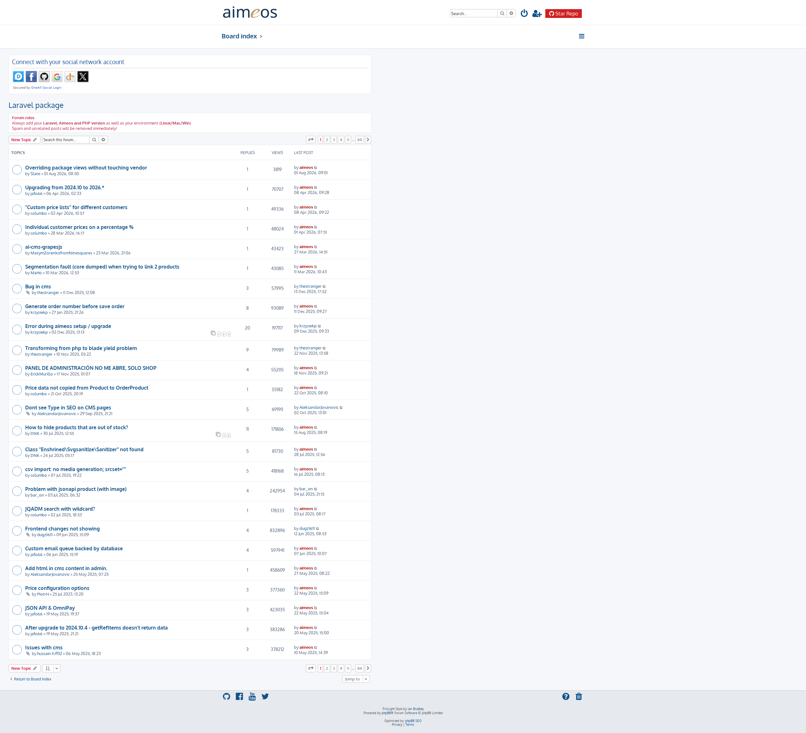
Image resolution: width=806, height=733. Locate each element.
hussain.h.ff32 (49, 653)
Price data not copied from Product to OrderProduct (86, 388)
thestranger (48, 292)
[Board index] (250, 12)
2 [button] (327, 139)
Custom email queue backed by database (74, 548)
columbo (39, 213)
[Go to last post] (316, 167)
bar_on (37, 494)
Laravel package (36, 105)
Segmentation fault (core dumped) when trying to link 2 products (102, 267)
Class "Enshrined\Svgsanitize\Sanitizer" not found (84, 449)
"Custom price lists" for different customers (76, 207)
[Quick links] (582, 36)
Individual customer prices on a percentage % (79, 227)
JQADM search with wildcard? (60, 509)
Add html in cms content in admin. (66, 568)
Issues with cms (44, 647)
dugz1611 (45, 534)
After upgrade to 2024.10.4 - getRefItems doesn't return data (96, 628)
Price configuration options (57, 588)
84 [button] (359, 139)
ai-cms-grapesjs (43, 247)
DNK (35, 433)
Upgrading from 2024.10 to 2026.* (65, 187)
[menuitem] (524, 14)
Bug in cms (38, 286)
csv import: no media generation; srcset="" (75, 469)
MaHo (36, 272)
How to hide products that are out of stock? (76, 427)
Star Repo (566, 13)
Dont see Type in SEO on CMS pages (68, 407)
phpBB (386, 713)
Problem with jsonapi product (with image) (76, 489)
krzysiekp (39, 312)
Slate (35, 173)
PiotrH (43, 594)
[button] (310, 139)
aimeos (306, 167)
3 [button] (334, 139)
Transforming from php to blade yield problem (81, 348)
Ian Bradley (416, 709)
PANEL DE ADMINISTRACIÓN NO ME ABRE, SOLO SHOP (90, 368)
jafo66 (37, 193)
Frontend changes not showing (62, 528)
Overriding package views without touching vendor (86, 167)
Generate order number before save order (74, 306)
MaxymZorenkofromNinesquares (61, 252)
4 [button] (341, 139)
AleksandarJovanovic (56, 413)
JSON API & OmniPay (50, 608)
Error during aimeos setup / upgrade (68, 326)
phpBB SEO (413, 721)
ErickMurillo (42, 373)
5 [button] (348, 139)
